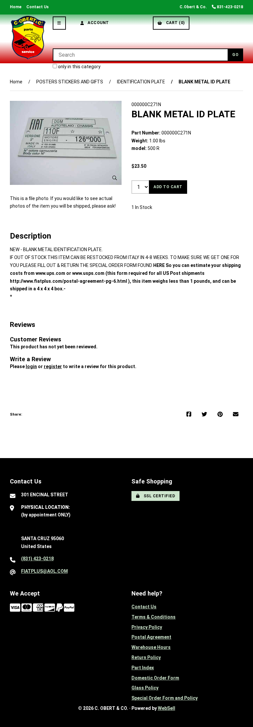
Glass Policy (144, 687)
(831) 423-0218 (37, 558)
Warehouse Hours (151, 647)
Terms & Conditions (153, 617)
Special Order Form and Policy (164, 698)
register (53, 366)
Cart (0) (174, 22)
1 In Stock (141, 207)
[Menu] (59, 23)
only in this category (78, 66)
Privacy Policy (146, 627)
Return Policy (146, 657)
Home (15, 7)
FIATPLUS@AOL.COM (44, 571)
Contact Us (37, 7)
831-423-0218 (229, 7)
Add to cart (168, 187)
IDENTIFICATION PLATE (141, 81)
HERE (159, 265)
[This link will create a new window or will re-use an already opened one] (188, 415)
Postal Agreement (151, 637)
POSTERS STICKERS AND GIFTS (69, 81)
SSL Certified (158, 496)
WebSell (166, 708)
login (31, 366)
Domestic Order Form (155, 678)
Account (97, 22)
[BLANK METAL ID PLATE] (66, 143)
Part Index (142, 667)
